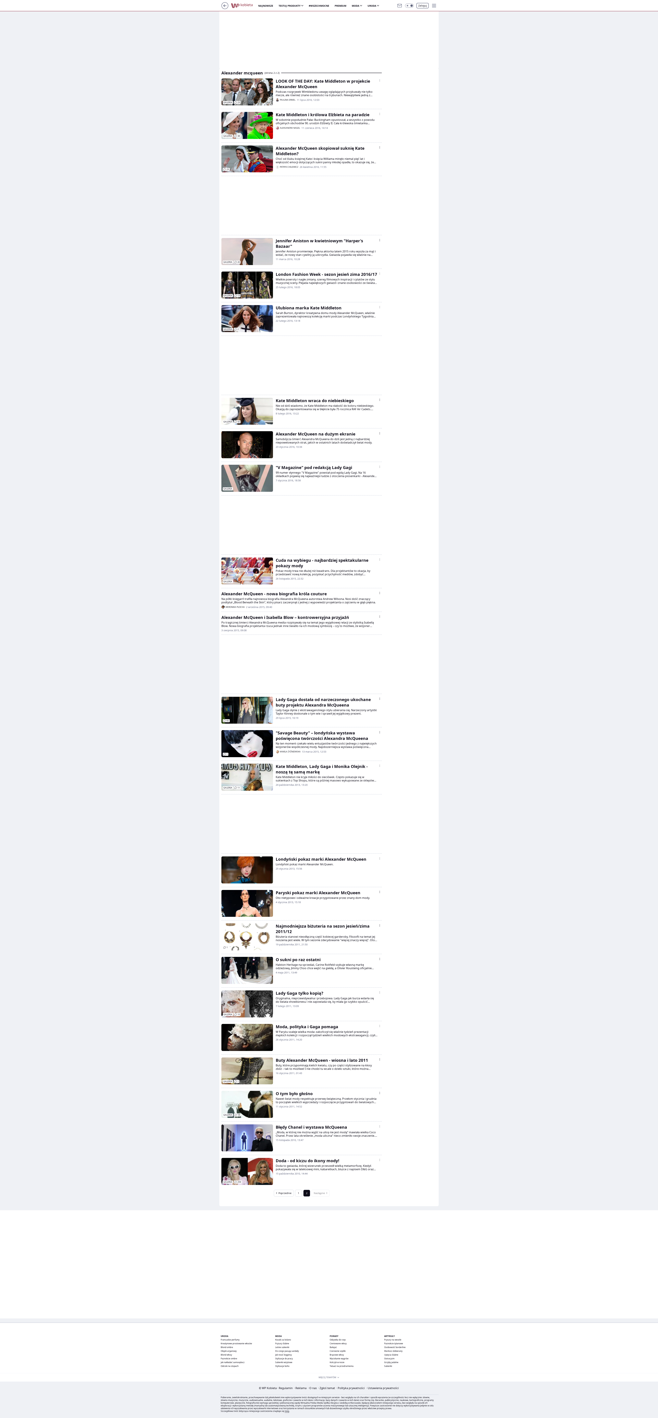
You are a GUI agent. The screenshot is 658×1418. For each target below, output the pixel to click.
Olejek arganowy (229, 1351)
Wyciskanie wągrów (339, 1358)
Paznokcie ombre (229, 1358)
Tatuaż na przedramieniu (342, 1366)
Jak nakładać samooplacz (233, 1362)
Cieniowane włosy (338, 1343)
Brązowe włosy (337, 1354)
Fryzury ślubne (282, 1343)
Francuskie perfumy (230, 1339)
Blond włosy (226, 1354)
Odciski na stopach (230, 1366)
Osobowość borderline (395, 1347)
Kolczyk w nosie (337, 1362)
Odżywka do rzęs (338, 1339)
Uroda (372, 5)
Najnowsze (265, 5)
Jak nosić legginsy (283, 1354)
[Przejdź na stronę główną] (224, 8)
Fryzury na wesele (392, 1339)
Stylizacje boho (282, 1366)
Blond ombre (227, 1347)
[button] (409, 6)
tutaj (287, 1411)
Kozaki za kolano (283, 1339)
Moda (355, 5)
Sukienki (388, 1366)
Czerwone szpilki (338, 1351)
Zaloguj (422, 5)
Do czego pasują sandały (287, 1351)
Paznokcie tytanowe (393, 1343)
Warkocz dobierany (393, 1351)
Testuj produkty (290, 5)
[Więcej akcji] (380, 80)
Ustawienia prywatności (382, 1388)
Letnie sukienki (282, 1347)
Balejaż (333, 1347)
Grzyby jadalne (391, 1362)
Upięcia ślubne (391, 1354)
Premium (340, 5)
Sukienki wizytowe (283, 1362)
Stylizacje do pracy (284, 1358)
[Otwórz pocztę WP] (399, 5)
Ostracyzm (389, 1358)
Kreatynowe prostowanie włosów (236, 1343)
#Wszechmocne (319, 5)
